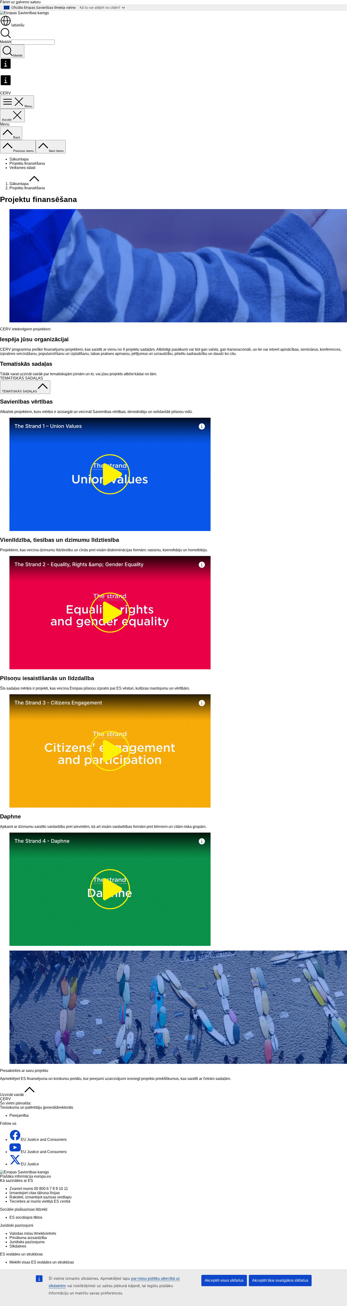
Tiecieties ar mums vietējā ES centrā (39, 1201)
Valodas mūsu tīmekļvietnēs (32, 1233)
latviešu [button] (17, 25)
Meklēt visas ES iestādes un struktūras (41, 1262)
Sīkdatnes (17, 1246)
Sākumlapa (19, 159)
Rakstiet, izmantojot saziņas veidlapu (40, 1197)
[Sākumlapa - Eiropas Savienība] (24, 13)
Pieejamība (19, 1115)
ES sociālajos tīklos (25, 1217)
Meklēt (5, 42)
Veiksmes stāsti (22, 168)
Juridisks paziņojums (27, 1242)
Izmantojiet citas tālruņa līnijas (34, 1193)
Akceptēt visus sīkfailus (224, 1280)
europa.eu (42, 1176)
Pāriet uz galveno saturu (20, 2)
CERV (5, 1099)
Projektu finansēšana (27, 163)
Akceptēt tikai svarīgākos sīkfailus (280, 1280)
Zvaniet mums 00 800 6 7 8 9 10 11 (38, 1189)
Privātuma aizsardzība (28, 1238)
